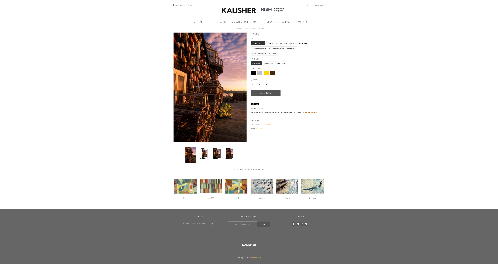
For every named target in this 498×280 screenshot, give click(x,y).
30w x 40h (281, 63)
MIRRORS (303, 22)
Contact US (203, 224)
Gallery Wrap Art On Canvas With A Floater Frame (273, 48)
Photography (266, 124)
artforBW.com (261, 128)
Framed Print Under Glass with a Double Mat (287, 43)
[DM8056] (287, 195)
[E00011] (185, 195)
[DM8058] (312, 195)
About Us (194, 224)
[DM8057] (262, 195)
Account (310, 5)
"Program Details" (310, 112)
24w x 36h (256, 63)
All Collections (250, 28)
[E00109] (211, 195)
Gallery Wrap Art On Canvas (264, 53)
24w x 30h (268, 63)
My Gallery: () (320, 5)
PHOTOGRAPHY (218, 21)
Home (193, 22)
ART (202, 21)
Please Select (258, 43)
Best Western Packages (278, 21)
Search (186, 224)
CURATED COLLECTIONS (245, 21)
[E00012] (236, 195)
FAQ (211, 224)
